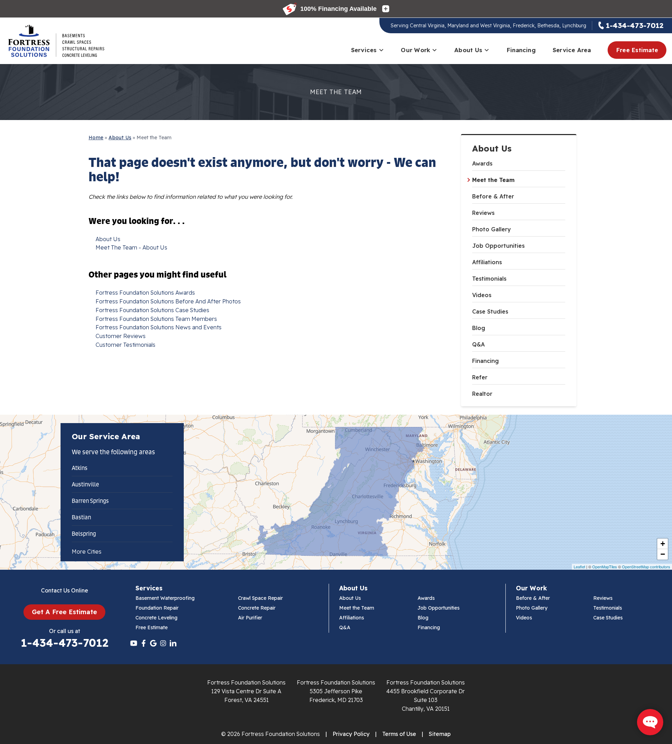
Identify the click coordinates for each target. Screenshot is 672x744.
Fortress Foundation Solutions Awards (145, 292)
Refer (480, 377)
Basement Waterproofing (165, 598)
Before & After (493, 196)
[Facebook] (143, 643)
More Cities (87, 551)
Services (364, 50)
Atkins (80, 467)
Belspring (84, 533)
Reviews (483, 212)
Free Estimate (637, 50)
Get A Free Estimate (64, 612)
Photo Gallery (491, 229)
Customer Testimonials (125, 344)
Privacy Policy (351, 733)
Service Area (572, 50)
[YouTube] (134, 643)
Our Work (415, 50)
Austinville (85, 484)
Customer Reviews (121, 335)
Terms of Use (399, 733)
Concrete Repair (256, 608)
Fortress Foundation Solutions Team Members (156, 318)
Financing (521, 50)
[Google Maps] (153, 643)
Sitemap (440, 733)
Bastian (81, 517)
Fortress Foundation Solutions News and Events (159, 327)
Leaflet (579, 566)
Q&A (478, 344)
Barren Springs (90, 500)
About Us (468, 50)
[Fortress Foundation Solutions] (56, 40)
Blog (478, 327)
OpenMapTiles (604, 566)
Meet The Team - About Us (131, 247)
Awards (482, 163)
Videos (481, 295)
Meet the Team (493, 179)
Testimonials (489, 278)
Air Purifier (250, 618)
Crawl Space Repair (260, 598)
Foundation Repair (156, 608)
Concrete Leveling (156, 618)
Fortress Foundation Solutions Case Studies (152, 310)
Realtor (482, 393)
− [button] (662, 554)
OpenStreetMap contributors (646, 566)
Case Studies (490, 311)
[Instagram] (163, 643)
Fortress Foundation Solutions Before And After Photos (168, 301)
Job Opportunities (498, 245)
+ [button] (662, 543)
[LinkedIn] (173, 643)
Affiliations (487, 262)
